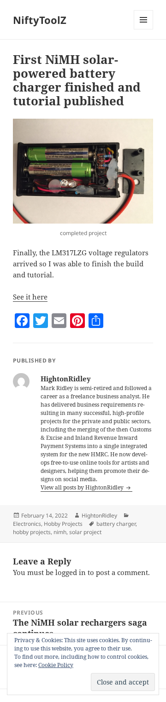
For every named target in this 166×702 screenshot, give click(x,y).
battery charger (116, 524)
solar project (85, 532)
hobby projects (32, 532)
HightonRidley (99, 515)
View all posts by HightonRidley (83, 487)
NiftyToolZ (39, 20)
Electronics (27, 524)
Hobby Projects (63, 524)
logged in (70, 572)
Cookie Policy (55, 665)
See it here (30, 296)
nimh (59, 532)
